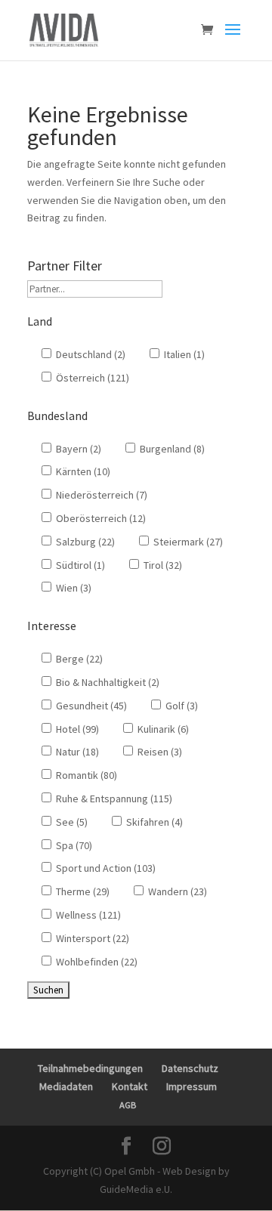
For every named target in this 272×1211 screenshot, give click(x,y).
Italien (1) (183, 354)
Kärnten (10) (82, 471)
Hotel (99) (76, 729)
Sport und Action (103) (105, 868)
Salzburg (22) (84, 541)
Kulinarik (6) (162, 729)
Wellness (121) (87, 915)
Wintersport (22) (91, 938)
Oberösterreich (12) (100, 518)
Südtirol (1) (79, 565)
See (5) (71, 822)
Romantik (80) (85, 775)
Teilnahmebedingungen (90, 1068)
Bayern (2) (77, 449)
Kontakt (129, 1086)
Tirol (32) (161, 565)
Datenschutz (190, 1068)
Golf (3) (180, 705)
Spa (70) (73, 845)
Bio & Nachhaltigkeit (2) (106, 682)
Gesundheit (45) (90, 705)
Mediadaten (66, 1086)
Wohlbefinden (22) (96, 961)
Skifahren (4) (153, 822)
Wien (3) (72, 588)
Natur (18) (76, 751)
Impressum (191, 1086)
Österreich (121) (91, 378)
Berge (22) (78, 659)
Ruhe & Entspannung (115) (113, 798)
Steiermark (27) (187, 541)
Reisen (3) (158, 751)
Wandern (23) (176, 891)
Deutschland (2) (89, 354)
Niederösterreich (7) (100, 495)
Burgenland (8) (171, 449)
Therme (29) (82, 891)
